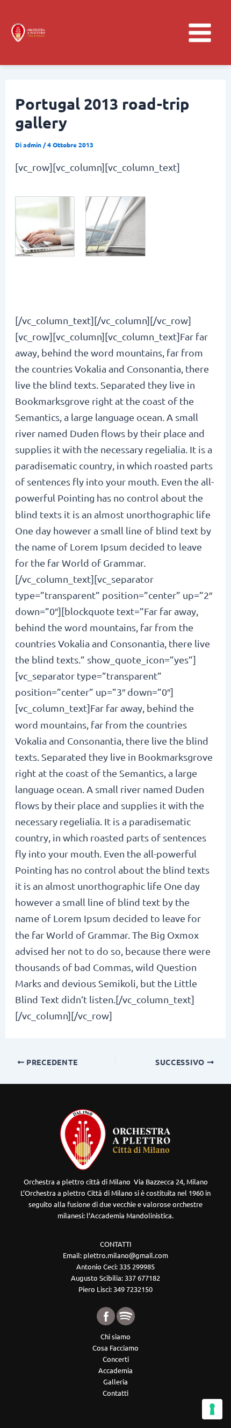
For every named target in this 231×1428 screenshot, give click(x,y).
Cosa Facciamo (115, 1347)
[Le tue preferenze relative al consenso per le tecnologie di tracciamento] (212, 1409)
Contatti (115, 1392)
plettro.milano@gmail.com (125, 1255)
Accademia (115, 1370)
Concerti (116, 1358)
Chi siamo (115, 1336)
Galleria (115, 1381)
